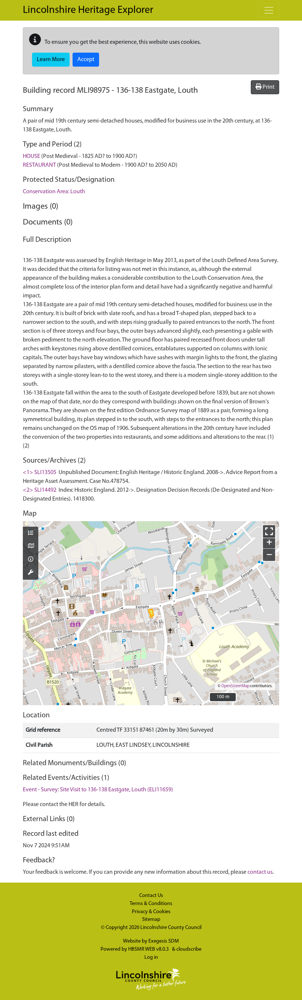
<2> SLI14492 (39, 490)
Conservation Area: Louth (54, 192)
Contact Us (151, 895)
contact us (260, 872)
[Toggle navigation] (269, 10)
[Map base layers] (30, 546)
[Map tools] (30, 573)
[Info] (30, 559)
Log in (151, 957)
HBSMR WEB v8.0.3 (149, 949)
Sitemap (151, 919)
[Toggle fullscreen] (269, 531)
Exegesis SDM (163, 941)
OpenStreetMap (235, 686)
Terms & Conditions (151, 904)
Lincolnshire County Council (170, 927)
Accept (85, 60)
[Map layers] (30, 533)
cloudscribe (188, 949)
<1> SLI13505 (39, 473)
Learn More (51, 60)
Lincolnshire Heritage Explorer (88, 10)
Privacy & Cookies (151, 912)
